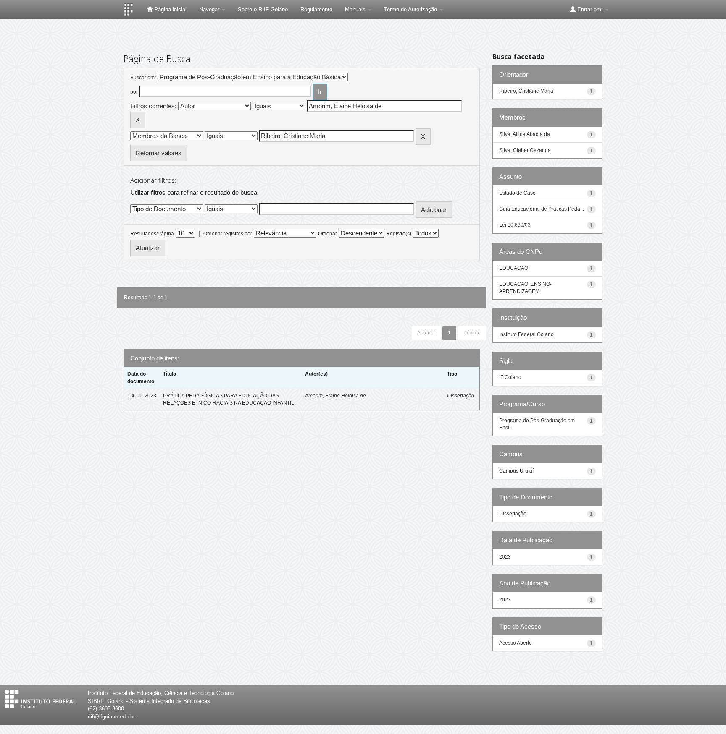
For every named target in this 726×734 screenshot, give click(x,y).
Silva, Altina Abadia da (524, 134)
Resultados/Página (152, 234)
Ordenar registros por (227, 234)
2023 (505, 557)
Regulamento (316, 9)
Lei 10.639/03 (515, 225)
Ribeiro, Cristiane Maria (526, 91)
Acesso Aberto (515, 643)
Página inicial (170, 9)
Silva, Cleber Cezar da (525, 150)
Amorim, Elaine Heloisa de (335, 396)
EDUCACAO (513, 268)
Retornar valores (159, 153)
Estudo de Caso (517, 193)
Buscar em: (143, 78)
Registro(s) (398, 234)
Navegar (210, 9)
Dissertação (460, 396)
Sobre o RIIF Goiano (263, 9)
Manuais (356, 9)
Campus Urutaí (516, 471)
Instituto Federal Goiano (526, 334)
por (134, 92)
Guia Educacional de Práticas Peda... (541, 209)
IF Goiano (510, 377)
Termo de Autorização (411, 9)
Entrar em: (590, 9)
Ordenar (327, 234)
